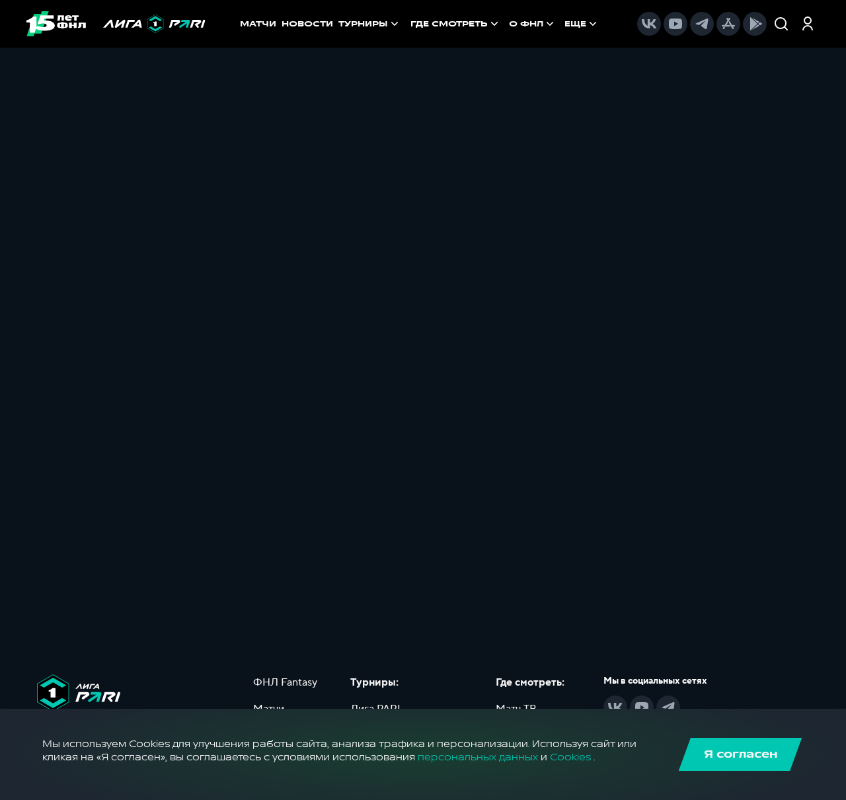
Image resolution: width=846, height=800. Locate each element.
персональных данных (478, 757)
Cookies (570, 757)
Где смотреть (449, 24)
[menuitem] (455, 23)
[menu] (504, 23)
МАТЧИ (258, 24)
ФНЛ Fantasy (285, 682)
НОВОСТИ (307, 24)
